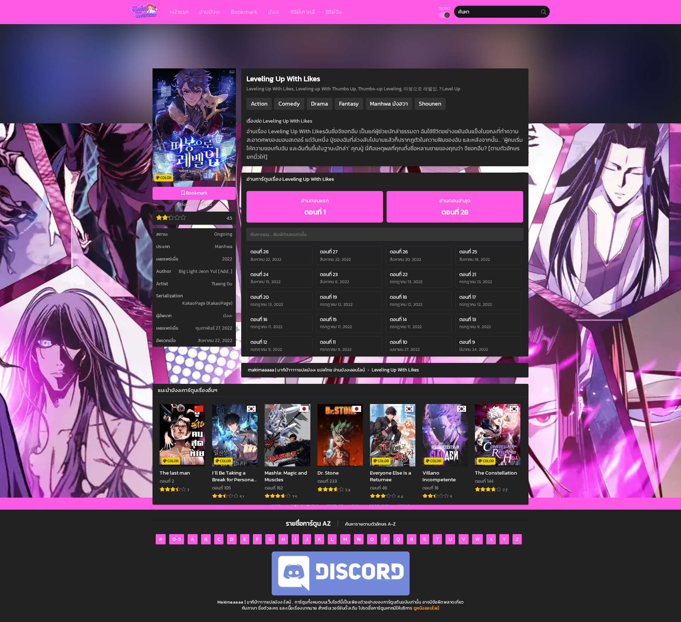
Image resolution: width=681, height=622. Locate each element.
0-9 (176, 539)
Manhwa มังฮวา (389, 103)
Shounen (430, 103)
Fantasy (349, 103)
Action (259, 103)
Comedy (289, 103)
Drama (319, 103)
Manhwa (223, 246)
